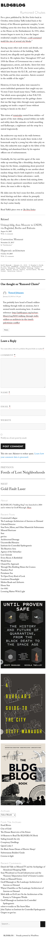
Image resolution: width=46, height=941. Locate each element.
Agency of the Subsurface (11, 552)
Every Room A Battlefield (11, 558)
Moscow (8, 269)
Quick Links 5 (7, 846)
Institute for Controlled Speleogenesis (16, 546)
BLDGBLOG (13, 5)
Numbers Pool (7, 570)
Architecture (25, 266)
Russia (22, 269)
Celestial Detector (8, 524)
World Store (6, 561)
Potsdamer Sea (7, 573)
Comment (8, 355)
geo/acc (4, 537)
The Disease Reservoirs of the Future (16, 832)
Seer (2, 533)
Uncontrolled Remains (10, 543)
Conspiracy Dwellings (10, 842)
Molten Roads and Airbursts (12, 582)
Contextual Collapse (9, 518)
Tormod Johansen (16, 293)
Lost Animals (6, 555)
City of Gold (6, 829)
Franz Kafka (20, 268)
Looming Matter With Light (13, 591)
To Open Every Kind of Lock (13, 576)
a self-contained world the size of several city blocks (21, 39)
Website (6, 420)
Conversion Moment (12, 240)
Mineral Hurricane (8, 530)
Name (5, 392)
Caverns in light (7, 856)
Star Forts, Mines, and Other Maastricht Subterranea (22, 527)
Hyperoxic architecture (13, 251)
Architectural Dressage (10, 540)
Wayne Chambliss (8, 888)
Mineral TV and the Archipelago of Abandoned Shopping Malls (24, 868)
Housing (30, 268)
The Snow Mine (23, 907)
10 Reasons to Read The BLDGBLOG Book (19, 836)
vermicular (17, 115)
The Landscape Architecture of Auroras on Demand (22, 521)
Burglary (11, 268)
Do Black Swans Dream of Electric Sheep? (18, 849)
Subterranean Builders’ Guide (13, 853)
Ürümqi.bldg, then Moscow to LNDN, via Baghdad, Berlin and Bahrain (21, 227)
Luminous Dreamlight (10, 579)
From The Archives (11, 822)
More (29, 507)
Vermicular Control (14, 271)
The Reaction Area (8, 549)
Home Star (5, 585)
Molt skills (5, 894)
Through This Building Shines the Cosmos (18, 567)
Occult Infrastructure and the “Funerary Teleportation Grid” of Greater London (23, 874)
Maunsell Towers (15, 879)
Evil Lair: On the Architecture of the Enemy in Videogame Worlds (23, 896)
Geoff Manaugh (6, 265)
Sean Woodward (7, 873)
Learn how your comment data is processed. (22, 455)
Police (15, 269)
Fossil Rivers (6, 825)
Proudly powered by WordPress (27, 935)
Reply (6, 330)
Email (5, 407)
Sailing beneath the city (10, 839)
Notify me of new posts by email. (14, 438)
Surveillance (31, 269)
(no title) (4, 588)
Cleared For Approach (10, 564)
